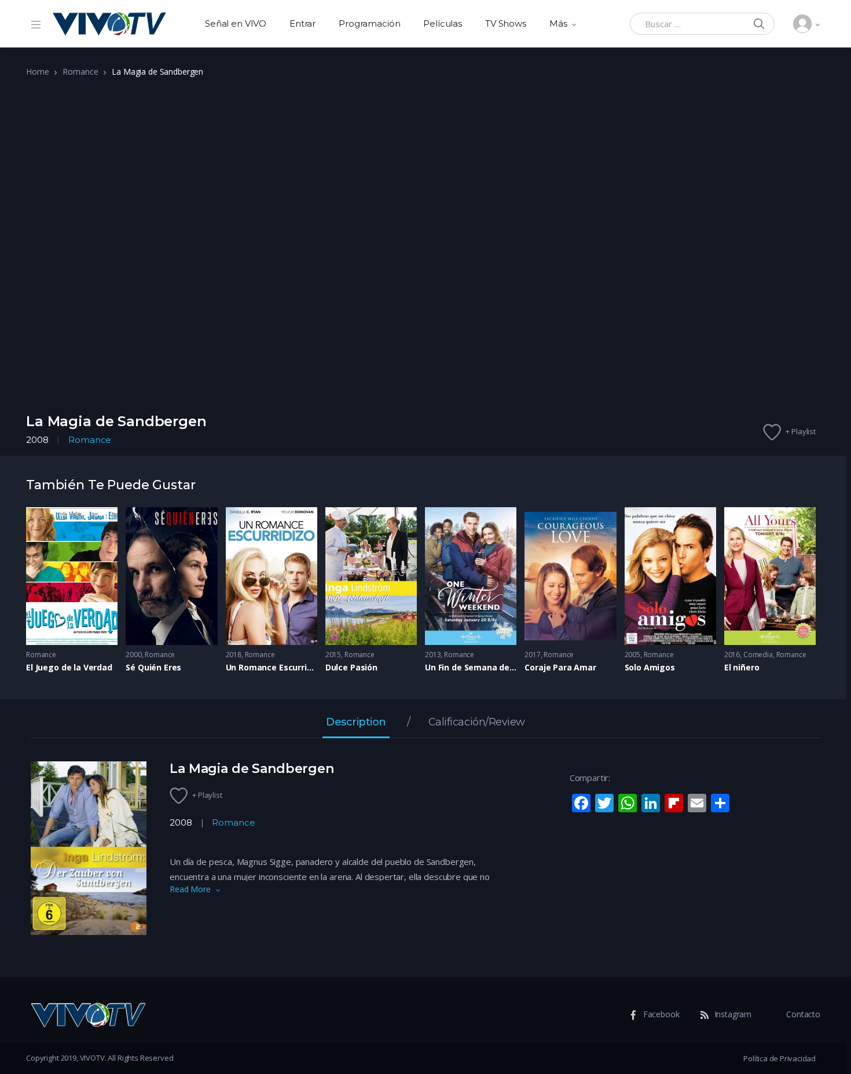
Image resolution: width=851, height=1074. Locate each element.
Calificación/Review (476, 722)
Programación (369, 23)
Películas (442, 23)
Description (356, 722)
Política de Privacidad (779, 1058)
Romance (80, 71)
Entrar (302, 23)
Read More (190, 889)
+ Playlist (801, 431)
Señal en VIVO (235, 23)
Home (37, 71)
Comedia (758, 654)
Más (558, 23)
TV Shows (505, 23)
